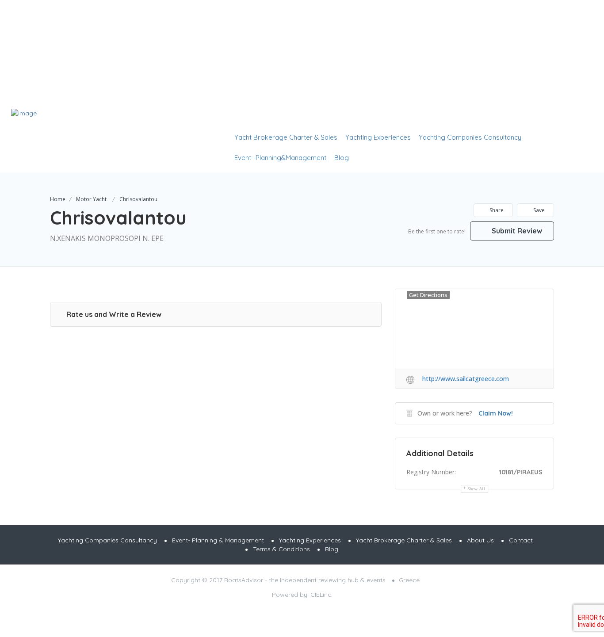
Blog (341, 157)
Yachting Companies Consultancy (470, 137)
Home (57, 199)
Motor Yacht (91, 199)
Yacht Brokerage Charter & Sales (285, 137)
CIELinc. (321, 595)
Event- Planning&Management (280, 157)
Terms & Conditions (281, 549)
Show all (476, 488)
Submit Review (516, 230)
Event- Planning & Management (218, 540)
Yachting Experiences (378, 137)
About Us (480, 540)
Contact (521, 540)
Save (538, 210)
